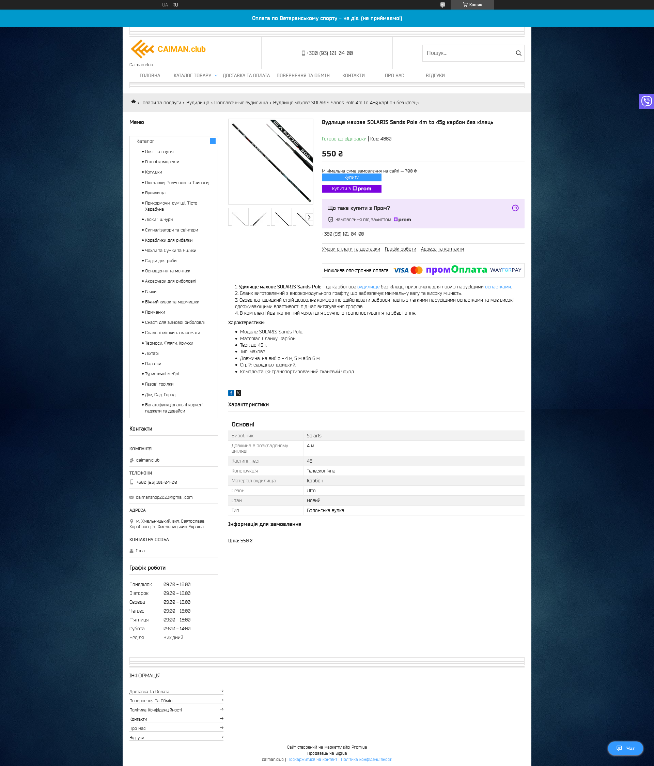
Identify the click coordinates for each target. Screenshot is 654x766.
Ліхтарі (152, 353)
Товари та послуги (161, 102)
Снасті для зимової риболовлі (175, 322)
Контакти (353, 75)
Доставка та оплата (246, 75)
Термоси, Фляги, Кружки (169, 343)
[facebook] (231, 394)
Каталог (145, 141)
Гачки (150, 291)
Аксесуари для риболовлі (170, 281)
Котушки (153, 172)
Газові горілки (159, 384)
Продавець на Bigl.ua (327, 753)
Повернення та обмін (303, 75)
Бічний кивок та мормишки (172, 301)
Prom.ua (359, 747)
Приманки (155, 312)
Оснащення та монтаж (167, 270)
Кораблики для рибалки (168, 240)
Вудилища (197, 102)
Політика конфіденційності (155, 709)
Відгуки (435, 75)
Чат (630, 748)
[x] (238, 394)
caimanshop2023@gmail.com (164, 497)
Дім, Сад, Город (160, 394)
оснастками (498, 286)
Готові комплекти (162, 161)
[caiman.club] (168, 49)
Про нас (394, 75)
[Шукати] (519, 53)
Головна (150, 75)
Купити (351, 177)
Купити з (341, 188)
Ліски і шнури (159, 219)
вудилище (368, 286)
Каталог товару (192, 75)
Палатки (153, 363)
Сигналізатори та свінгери (171, 229)
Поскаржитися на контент (312, 759)
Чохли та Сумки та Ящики (170, 250)
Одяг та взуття (159, 151)
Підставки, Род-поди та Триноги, (177, 182)
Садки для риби (160, 260)
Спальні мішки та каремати (172, 332)
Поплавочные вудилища (241, 102)
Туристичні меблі (162, 373)
